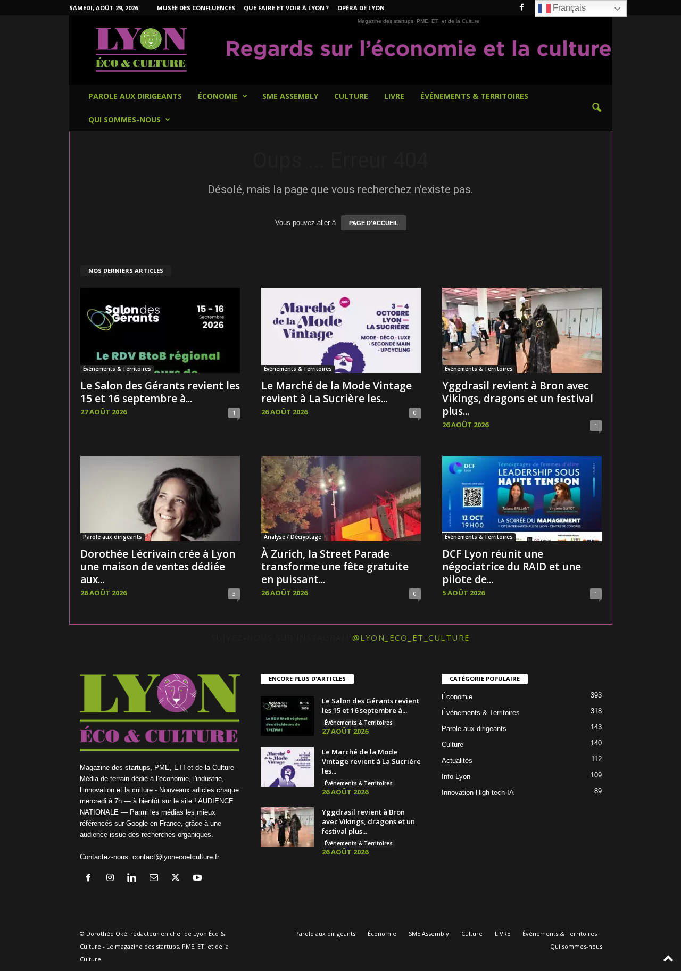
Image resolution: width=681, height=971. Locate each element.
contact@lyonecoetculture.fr (175, 857)
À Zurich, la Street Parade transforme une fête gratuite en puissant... (335, 566)
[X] (178, 879)
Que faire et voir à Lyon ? (286, 8)
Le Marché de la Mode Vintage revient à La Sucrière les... (336, 392)
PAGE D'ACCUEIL (373, 223)
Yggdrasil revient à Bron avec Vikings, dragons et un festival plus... (517, 398)
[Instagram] (112, 879)
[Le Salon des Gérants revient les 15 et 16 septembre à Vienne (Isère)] (160, 330)
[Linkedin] (134, 879)
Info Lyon (456, 777)
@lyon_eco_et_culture (411, 637)
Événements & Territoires (474, 96)
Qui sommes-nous (124, 119)
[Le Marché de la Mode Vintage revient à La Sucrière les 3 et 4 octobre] (341, 330)
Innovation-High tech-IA (478, 792)
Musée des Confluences (196, 8)
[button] (596, 108)
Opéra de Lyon (361, 8)
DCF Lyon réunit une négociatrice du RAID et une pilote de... (511, 566)
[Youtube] (199, 879)
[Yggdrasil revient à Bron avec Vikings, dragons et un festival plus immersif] (522, 330)
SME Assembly (290, 96)
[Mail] (156, 879)
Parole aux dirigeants (135, 96)
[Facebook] (522, 7)
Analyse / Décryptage (292, 537)
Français (568, 7)
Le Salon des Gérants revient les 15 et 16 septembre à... (160, 392)
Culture (351, 96)
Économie (218, 96)
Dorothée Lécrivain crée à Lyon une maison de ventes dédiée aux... (157, 566)
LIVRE (394, 96)
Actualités (457, 761)
